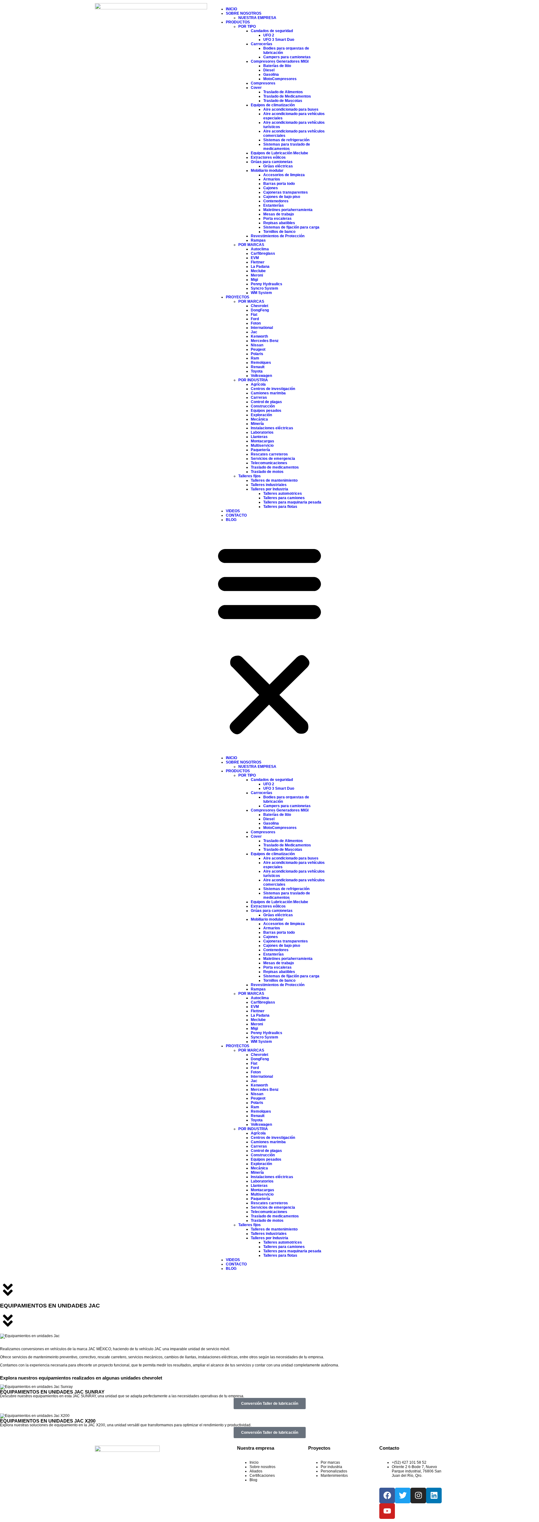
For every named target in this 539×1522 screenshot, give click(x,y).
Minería (257, 423)
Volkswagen (261, 375)
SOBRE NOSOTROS (243, 13)
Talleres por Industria (269, 489)
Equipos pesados (266, 410)
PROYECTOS (237, 297)
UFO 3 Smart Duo (278, 39)
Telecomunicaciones (269, 463)
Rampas (258, 240)
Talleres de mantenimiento (274, 480)
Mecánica (259, 419)
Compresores (263, 83)
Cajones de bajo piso (281, 197)
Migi (254, 279)
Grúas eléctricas (278, 166)
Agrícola (258, 384)
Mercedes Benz (265, 341)
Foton (256, 323)
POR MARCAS (251, 245)
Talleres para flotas (280, 506)
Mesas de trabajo (278, 214)
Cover (256, 87)
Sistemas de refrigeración (286, 140)
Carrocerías (261, 44)
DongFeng (260, 310)
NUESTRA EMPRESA (257, 18)
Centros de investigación (273, 389)
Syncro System (264, 288)
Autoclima (260, 249)
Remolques (261, 362)
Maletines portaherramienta (288, 210)
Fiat (254, 314)
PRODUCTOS (238, 22)
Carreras (259, 397)
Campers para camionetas (287, 57)
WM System (261, 293)
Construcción (263, 406)
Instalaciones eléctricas (272, 428)
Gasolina (271, 74)
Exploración (261, 415)
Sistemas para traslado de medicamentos (286, 146)
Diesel (268, 70)
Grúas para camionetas (272, 162)
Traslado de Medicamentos (287, 96)
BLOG (231, 520)
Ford (255, 319)
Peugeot (258, 349)
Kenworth (259, 336)
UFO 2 (268, 35)
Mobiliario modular (267, 170)
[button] (269, 639)
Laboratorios (262, 432)
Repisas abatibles (279, 223)
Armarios (271, 179)
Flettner (258, 262)
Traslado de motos (267, 472)
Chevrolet (259, 306)
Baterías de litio (277, 66)
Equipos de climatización (273, 105)
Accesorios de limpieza (284, 175)
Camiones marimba (268, 393)
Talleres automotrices (282, 493)
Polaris (257, 354)
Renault (258, 367)
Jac (254, 332)
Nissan (257, 345)
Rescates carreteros (269, 454)
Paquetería (260, 450)
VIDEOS (233, 511)
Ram (255, 358)
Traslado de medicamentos (275, 467)
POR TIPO (247, 26)
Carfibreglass (263, 253)
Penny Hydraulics (266, 284)
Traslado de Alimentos (283, 92)
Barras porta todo (279, 183)
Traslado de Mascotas (282, 101)
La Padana (260, 266)
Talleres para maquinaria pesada (292, 502)
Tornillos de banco (279, 231)
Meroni (257, 275)
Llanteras (259, 437)
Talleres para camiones (284, 498)
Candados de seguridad (272, 31)
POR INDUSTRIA (253, 380)
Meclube (258, 271)
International (262, 327)
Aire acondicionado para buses (290, 109)
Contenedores (276, 201)
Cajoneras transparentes (285, 192)
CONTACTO (236, 515)
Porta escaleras (277, 218)
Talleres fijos (249, 476)
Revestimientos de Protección (277, 236)
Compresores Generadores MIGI (279, 61)
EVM (255, 258)
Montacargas (262, 441)
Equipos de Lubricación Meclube (279, 153)
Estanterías (273, 205)
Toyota (257, 371)
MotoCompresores (280, 79)
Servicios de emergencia (273, 458)
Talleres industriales (269, 485)
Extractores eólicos (268, 157)
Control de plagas (266, 402)
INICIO (231, 9)
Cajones (270, 188)
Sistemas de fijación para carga (291, 227)
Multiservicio (262, 445)
